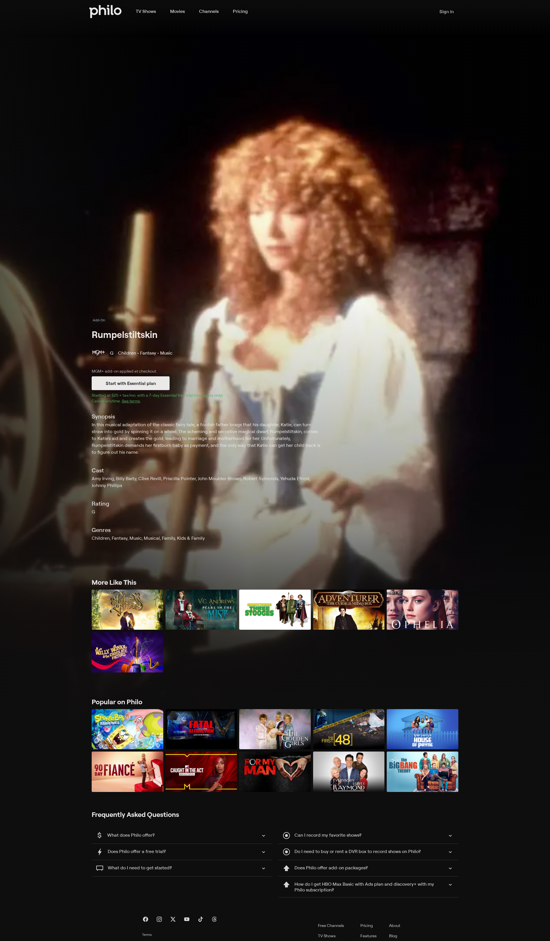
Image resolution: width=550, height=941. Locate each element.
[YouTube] (186, 919)
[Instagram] (159, 919)
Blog (393, 935)
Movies (177, 11)
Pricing (240, 11)
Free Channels (331, 925)
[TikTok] (200, 919)
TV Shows (146, 11)
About (394, 925)
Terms (147, 934)
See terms (131, 400)
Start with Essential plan (131, 383)
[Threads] (214, 919)
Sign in (446, 11)
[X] (173, 919)
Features (368, 935)
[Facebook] (145, 919)
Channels (209, 11)
